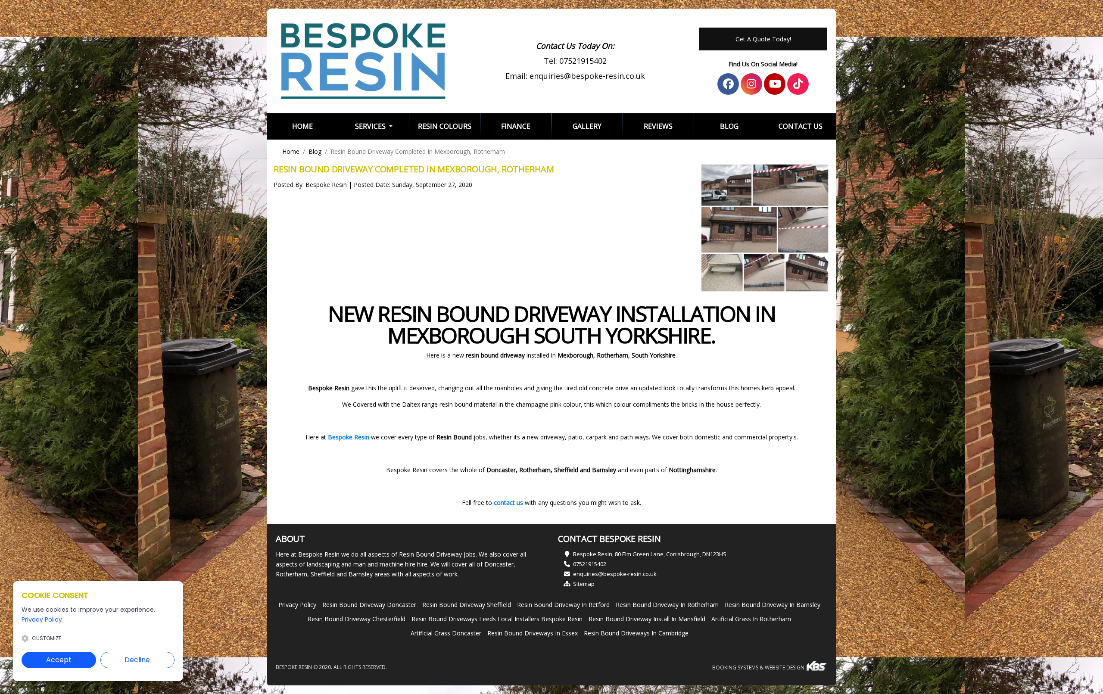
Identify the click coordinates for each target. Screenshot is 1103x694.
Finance (515, 126)
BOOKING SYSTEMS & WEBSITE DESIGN (759, 667)
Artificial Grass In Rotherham (751, 619)
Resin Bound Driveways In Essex (532, 633)
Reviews (658, 126)
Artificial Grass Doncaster (446, 633)
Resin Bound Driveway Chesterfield (356, 619)
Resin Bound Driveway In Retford (563, 605)
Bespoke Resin (348, 437)
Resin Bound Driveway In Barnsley (772, 605)
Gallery (587, 126)
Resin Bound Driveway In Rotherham (667, 605)
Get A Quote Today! (763, 39)
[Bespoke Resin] (363, 61)
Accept (59, 660)
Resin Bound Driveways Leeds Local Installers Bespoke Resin (497, 619)
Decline (137, 660)
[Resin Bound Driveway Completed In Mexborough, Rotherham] (764, 228)
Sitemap (584, 584)
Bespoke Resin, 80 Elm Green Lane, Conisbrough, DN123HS (649, 554)
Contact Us (801, 126)
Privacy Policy (297, 605)
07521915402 (583, 61)
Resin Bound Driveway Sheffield (466, 605)
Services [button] (371, 126)
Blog (729, 126)
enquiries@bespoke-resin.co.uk (587, 76)
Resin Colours (444, 126)
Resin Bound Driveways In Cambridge (636, 633)
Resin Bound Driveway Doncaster (369, 605)
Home (315, 126)
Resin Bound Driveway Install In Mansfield (647, 619)
